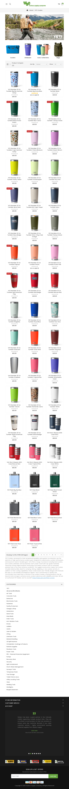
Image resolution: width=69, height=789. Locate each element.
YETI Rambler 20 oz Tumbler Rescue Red (54, 291)
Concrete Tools (11, 596)
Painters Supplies (12, 646)
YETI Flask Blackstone (14, 518)
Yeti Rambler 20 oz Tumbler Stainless (14, 376)
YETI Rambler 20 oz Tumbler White (54, 406)
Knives (9, 624)
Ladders (9, 626)
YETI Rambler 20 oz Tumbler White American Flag (14, 434)
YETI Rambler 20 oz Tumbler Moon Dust (14, 206)
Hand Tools (10, 614)
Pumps (9, 657)
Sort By (32, 64)
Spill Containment (12, 664)
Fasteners (10, 603)
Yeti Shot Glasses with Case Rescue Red (14, 463)
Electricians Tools (12, 601)
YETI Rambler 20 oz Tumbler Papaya (14, 263)
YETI (8, 588)
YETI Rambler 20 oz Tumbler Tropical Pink (34, 376)
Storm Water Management (15, 667)
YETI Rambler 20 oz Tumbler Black (54, 90)
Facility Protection (12, 606)
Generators (10, 611)
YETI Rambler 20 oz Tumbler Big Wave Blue (34, 90)
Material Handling (12, 639)
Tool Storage (11, 674)
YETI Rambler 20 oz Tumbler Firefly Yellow (14, 178)
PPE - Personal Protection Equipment (18, 654)
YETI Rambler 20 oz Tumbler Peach (34, 263)
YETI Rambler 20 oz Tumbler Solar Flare (34, 348)
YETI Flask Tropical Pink (34, 544)
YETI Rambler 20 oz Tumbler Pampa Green (54, 234)
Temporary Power (12, 672)
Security (9, 662)
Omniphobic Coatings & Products (17, 644)
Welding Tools (11, 684)
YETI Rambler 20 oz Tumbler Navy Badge (14, 234)
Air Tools (9, 593)
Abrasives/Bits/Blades (13, 591)
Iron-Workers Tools (12, 621)
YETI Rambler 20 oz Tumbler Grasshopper (34, 178)
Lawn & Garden (11, 631)
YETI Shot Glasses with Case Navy (54, 433)
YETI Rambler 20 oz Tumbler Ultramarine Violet (55, 377)
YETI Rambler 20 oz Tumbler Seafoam (14, 348)
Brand (31, 10)
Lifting (8, 634)
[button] (10, 4)
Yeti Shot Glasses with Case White (54, 463)
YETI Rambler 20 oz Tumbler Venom (14, 406)
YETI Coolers (38, 10)
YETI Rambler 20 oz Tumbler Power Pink (54, 263)
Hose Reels (10, 616)
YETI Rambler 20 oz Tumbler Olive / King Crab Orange (34, 235)
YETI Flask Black (34, 490)
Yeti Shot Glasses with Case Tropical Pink (34, 463)
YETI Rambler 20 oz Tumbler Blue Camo (34, 119)
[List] (10, 64)
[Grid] (8, 64)
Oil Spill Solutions (12, 641)
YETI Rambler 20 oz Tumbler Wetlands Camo (34, 406)
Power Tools (10, 652)
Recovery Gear (11, 659)
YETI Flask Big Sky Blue (14, 490)
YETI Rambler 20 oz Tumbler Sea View (54, 321)
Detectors (10, 598)
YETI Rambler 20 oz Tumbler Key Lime (54, 178)
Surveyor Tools (11, 669)
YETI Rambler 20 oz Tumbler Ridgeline (14, 321)
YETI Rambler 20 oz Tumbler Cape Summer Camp (14, 150)
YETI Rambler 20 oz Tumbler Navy (54, 206)
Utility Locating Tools (13, 679)
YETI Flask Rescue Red (55, 518)
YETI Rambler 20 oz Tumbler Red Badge (34, 291)
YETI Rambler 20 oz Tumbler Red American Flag (14, 292)
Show (51, 64)
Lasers (8, 629)
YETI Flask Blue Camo (34, 518)
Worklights (10, 687)
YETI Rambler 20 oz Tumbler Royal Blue (34, 321)
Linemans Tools (11, 636)
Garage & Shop (11, 609)
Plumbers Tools (11, 649)
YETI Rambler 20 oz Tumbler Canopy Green (54, 119)
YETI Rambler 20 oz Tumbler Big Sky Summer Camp (14, 91)
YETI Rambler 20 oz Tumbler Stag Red (54, 348)
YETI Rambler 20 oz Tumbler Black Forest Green (14, 120)
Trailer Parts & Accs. (13, 677)
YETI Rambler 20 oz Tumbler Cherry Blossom (35, 149)
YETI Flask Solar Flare (14, 544)
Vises (8, 682)
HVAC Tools (10, 619)
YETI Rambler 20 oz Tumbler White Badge (34, 433)
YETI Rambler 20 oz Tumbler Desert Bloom (54, 149)
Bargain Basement (12, 689)
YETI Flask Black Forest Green (55, 491)
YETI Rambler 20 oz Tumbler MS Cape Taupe (34, 206)
